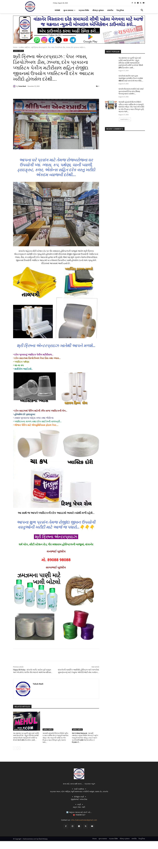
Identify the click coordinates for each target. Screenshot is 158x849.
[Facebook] (132, 3)
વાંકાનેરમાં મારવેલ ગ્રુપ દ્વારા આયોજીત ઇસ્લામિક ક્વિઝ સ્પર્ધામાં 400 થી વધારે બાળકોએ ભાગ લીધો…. (130, 78)
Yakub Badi (22, 86)
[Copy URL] (52, 92)
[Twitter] (140, 3)
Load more (124, 119)
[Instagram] (135, 3)
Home (15, 47)
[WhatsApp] (47, 92)
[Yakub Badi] (14, 86)
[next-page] (18, 748)
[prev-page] (14, 748)
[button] (142, 10)
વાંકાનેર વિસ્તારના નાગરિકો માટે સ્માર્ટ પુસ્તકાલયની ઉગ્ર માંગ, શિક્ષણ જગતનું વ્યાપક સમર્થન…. (131, 91)
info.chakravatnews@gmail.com (84, 820)
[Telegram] (138, 3)
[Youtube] (143, 3)
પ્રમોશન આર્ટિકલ (24, 47)
